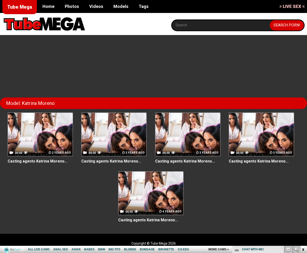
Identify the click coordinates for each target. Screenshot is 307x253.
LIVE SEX (292, 6)
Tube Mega (19, 7)
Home (48, 6)
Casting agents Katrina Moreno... (37, 161)
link (303, 178)
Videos (96, 6)
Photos (72, 6)
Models (120, 6)
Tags (143, 6)
